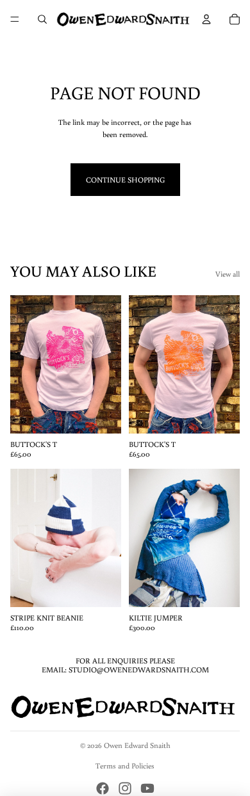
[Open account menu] (206, 19)
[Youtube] (147, 788)
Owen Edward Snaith (137, 745)
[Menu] (14, 19)
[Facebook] (102, 788)
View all (227, 274)
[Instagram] (125, 788)
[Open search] (42, 19)
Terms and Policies (125, 765)
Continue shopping (125, 179)
